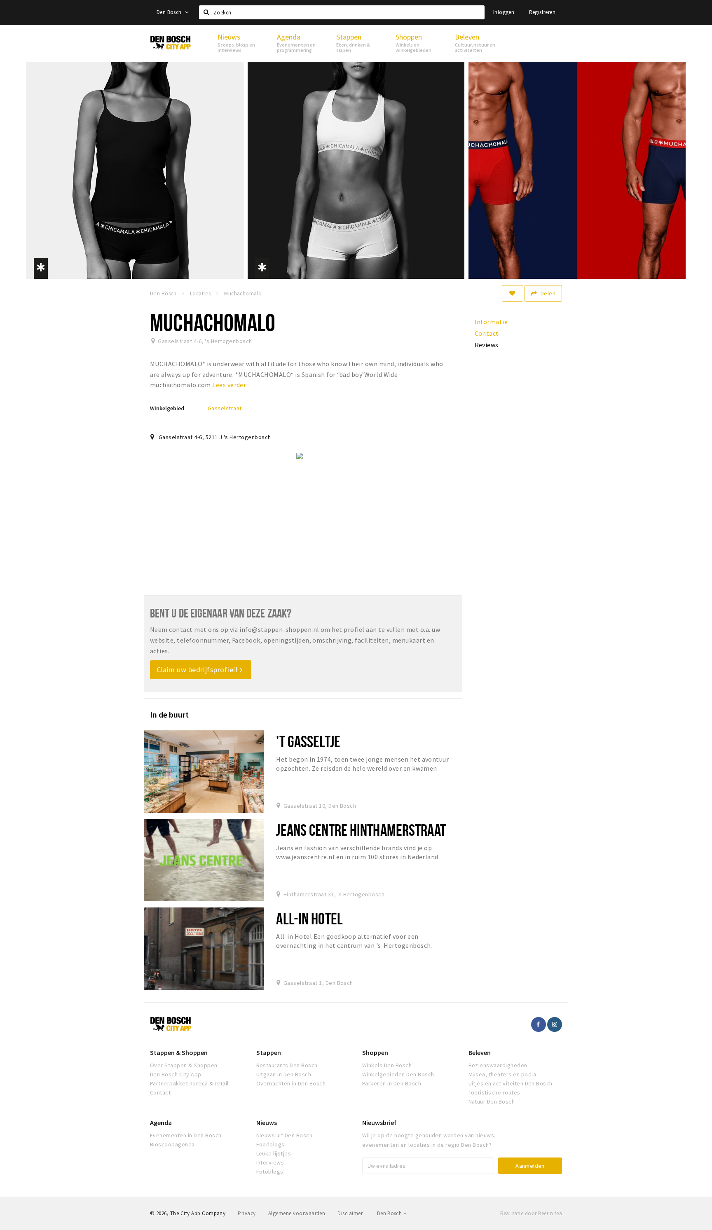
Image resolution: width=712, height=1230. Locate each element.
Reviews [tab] (487, 345)
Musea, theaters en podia (502, 1074)
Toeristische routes (494, 1092)
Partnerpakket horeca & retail (189, 1083)
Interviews (270, 1162)
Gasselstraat (225, 408)
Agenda (161, 1122)
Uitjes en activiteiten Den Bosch (510, 1083)
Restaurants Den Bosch (287, 1065)
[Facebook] (538, 1024)
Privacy (246, 1213)
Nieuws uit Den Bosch (284, 1135)
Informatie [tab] (491, 322)
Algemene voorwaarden (297, 1213)
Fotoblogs (269, 1171)
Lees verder (229, 385)
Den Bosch (170, 12)
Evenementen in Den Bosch (186, 1135)
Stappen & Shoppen (179, 1052)
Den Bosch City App (175, 1074)
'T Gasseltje (308, 741)
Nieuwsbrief (379, 1122)
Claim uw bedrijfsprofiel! (198, 669)
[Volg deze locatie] (512, 293)
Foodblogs (270, 1144)
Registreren (542, 12)
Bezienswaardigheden (497, 1065)
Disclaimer (350, 1213)
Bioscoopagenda (172, 1144)
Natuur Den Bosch (491, 1101)
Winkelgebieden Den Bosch (398, 1074)
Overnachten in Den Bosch (291, 1083)
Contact (160, 1092)
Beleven (479, 1052)
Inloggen (503, 12)
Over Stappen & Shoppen (184, 1065)
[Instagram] (554, 1024)
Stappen (268, 1052)
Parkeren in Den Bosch (391, 1083)
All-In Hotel (309, 918)
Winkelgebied (167, 408)
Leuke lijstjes (273, 1153)
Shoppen (375, 1052)
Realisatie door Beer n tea (531, 1213)
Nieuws (266, 1122)
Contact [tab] (487, 333)
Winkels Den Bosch (387, 1065)
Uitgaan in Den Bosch (284, 1074)
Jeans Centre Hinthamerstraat (360, 830)
